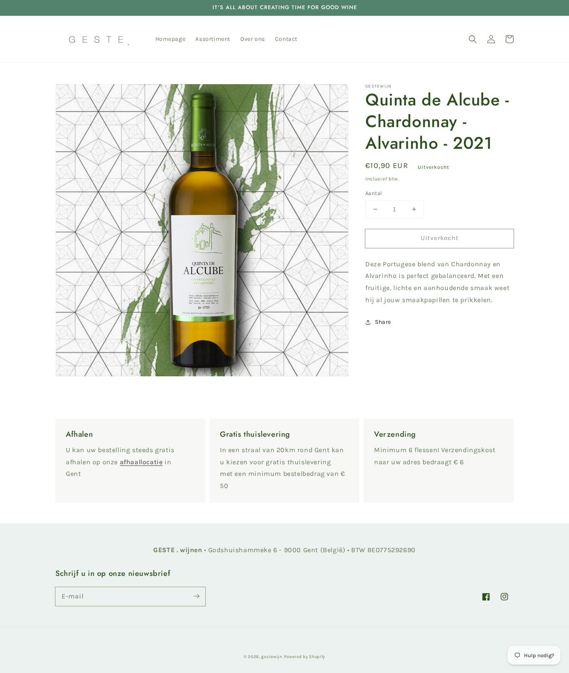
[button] (473, 39)
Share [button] (383, 321)
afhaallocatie (141, 462)
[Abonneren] (196, 596)
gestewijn (271, 656)
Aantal (373, 193)
